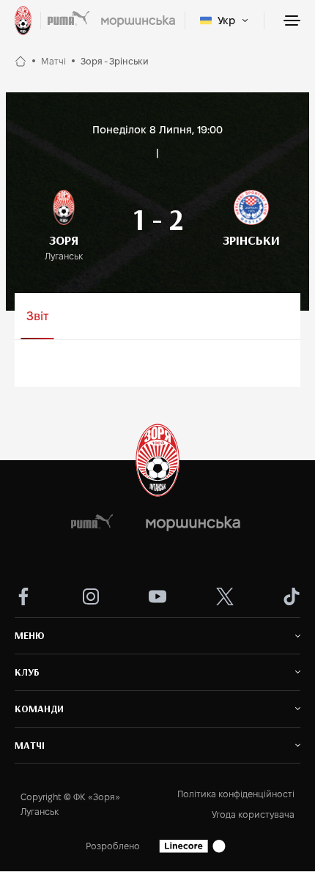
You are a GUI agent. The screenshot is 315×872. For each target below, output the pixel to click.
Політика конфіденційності (235, 794)
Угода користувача (253, 814)
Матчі (53, 61)
